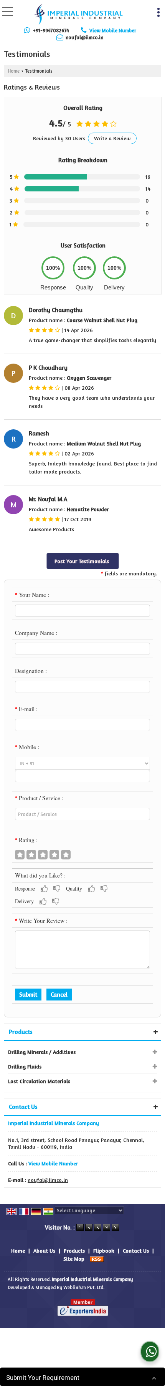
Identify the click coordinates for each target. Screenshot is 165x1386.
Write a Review (112, 138)
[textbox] (82, 814)
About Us (44, 1250)
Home (14, 71)
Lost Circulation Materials (39, 1081)
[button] (112, 30)
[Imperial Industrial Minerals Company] (78, 13)
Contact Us (136, 1250)
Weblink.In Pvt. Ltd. (83, 1287)
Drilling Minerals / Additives (42, 1052)
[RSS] (97, 1258)
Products (21, 1031)
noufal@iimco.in (84, 37)
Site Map (73, 1258)
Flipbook (103, 1250)
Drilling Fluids (24, 1066)
